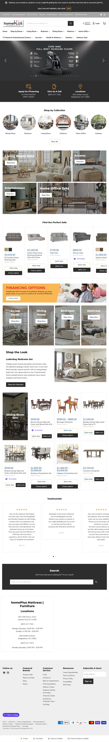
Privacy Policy (68, 679)
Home (5, 31)
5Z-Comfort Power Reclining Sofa (11, 258)
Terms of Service (69, 675)
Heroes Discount (52, 14)
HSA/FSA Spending (81, 14)
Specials (42, 14)
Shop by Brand (17, 31)
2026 (68, 8)
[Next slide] (103, 60)
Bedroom (44, 31)
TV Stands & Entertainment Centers (17, 37)
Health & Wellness (53, 37)
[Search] (71, 23)
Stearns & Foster (28, 678)
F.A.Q (45, 675)
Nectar (25, 684)
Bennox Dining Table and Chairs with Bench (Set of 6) (41, 423)
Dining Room (57, 31)
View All (54, 141)
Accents (38, 37)
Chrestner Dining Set (91, 471)
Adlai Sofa (54, 253)
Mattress (71, 31)
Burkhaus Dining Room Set (41, 473)
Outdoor (68, 37)
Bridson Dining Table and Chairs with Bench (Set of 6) (15, 472)
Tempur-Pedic (28, 675)
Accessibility (67, 682)
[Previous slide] (6, 60)
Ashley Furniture (9, 262)
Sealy (25, 681)
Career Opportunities (70, 672)
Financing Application (18, 14)
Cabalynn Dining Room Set (67, 473)
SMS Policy (67, 685)
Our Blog (46, 704)
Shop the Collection (15, 384)
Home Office (84, 31)
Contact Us (6, 14)
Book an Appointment (66, 14)
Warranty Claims (49, 696)
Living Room (32, 31)
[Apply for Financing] (29, 91)
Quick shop (13, 268)
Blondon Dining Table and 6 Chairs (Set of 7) (93, 423)
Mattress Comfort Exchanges (24, 724)
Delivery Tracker (32, 14)
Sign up (88, 681)
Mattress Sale (82, 37)
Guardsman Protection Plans (11, 726)
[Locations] (80, 91)
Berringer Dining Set (65, 422)
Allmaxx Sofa (78, 253)
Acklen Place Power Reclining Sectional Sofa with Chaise (35, 255)
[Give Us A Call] (54, 91)
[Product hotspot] (69, 363)
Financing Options (49, 684)
